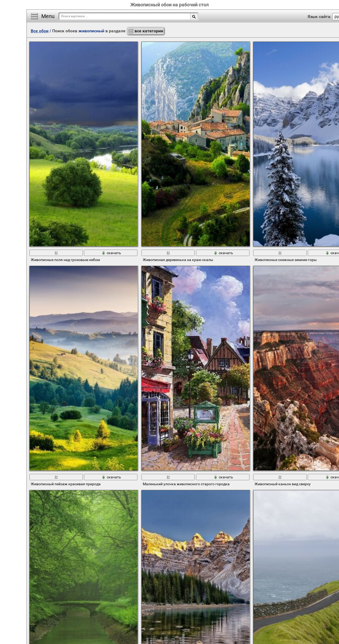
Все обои (39, 30)
